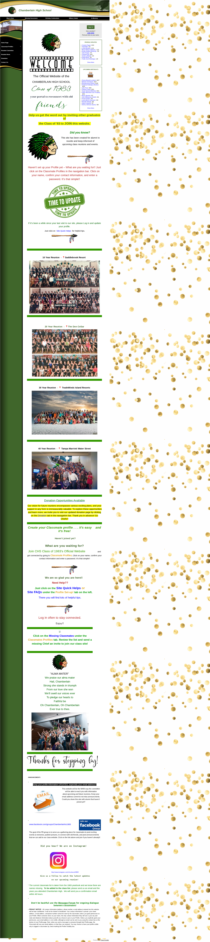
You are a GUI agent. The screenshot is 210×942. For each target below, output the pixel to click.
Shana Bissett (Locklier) (89, 80)
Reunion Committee (7, 50)
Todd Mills (85, 47)
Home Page (4, 42)
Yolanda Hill (85, 54)
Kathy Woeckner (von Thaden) (91, 92)
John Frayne (85, 53)
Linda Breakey (86, 48)
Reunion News (5, 54)
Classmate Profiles (6, 47)
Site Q (59, 231)
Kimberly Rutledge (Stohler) (90, 85)
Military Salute (73, 18)
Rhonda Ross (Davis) (88, 83)
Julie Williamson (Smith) (89, 97)
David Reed (85, 57)
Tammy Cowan (86, 89)
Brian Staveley (86, 95)
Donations (4, 58)
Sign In (90, 27)
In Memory (94, 18)
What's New (10, 18)
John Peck (85, 88)
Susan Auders (86, 98)
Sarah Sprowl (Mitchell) (89, 91)
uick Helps (66, 231)
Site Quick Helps (68, 588)
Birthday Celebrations (52, 18)
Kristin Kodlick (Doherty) (89, 51)
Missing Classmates (31, 18)
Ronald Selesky (86, 101)
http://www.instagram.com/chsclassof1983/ (65, 872)
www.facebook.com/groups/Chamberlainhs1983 (50, 824)
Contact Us (4, 62)
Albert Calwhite (86, 103)
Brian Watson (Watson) (89, 50)
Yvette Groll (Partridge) (88, 59)
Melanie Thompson (87, 82)
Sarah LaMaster (86, 56)
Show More (90, 62)
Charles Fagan (86, 45)
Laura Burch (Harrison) (89, 100)
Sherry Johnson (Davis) (89, 105)
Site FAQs (34, 592)
